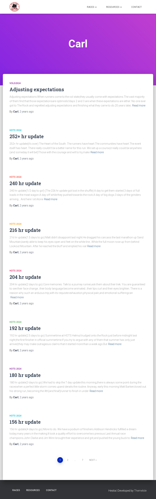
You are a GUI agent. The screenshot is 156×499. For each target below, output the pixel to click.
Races (91, 7)
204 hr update (25, 277)
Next (92, 460)
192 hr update (25, 328)
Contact (136, 7)
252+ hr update (27, 136)
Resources (113, 7)
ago (27, 111)
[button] (96, 7)
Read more (138, 105)
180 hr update (25, 375)
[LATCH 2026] (14, 7)
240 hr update (25, 183)
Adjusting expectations (37, 89)
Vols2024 (15, 83)
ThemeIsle (140, 490)
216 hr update (25, 230)
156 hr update (25, 422)
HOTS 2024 (15, 130)
